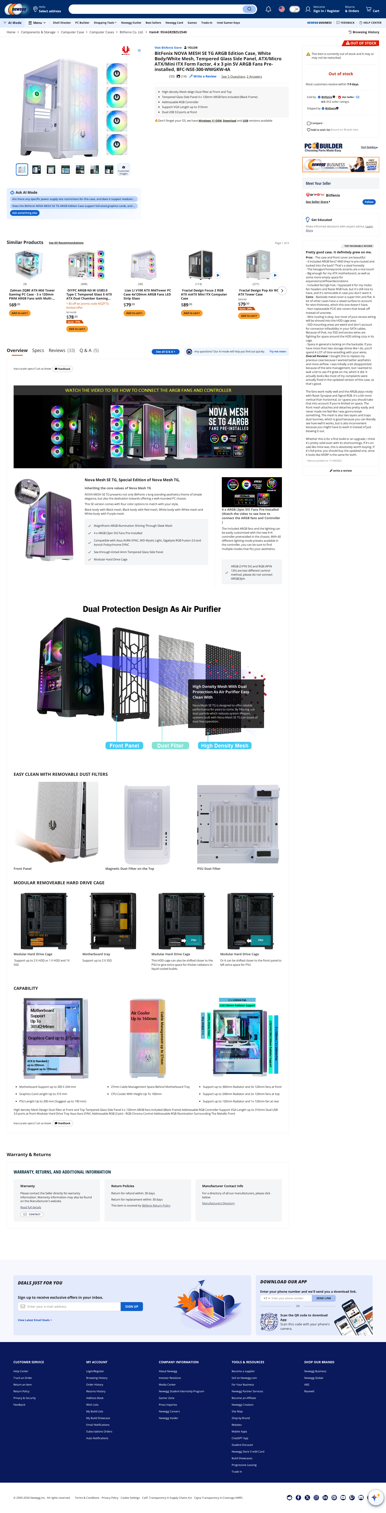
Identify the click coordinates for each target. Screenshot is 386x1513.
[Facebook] (298, 1497)
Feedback (63, 369)
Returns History (95, 1391)
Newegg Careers (169, 1411)
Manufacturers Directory (218, 1203)
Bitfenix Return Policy (156, 1205)
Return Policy (21, 1391)
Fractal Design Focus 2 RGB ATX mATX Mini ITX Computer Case (204, 294)
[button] (47, 9)
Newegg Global (313, 1378)
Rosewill (309, 1391)
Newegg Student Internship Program (181, 1391)
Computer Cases (102, 32)
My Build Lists (94, 1411)
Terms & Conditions (87, 1498)
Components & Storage (38, 32)
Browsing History (96, 1378)
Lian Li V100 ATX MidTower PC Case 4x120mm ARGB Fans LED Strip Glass (147, 294)
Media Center (167, 1384)
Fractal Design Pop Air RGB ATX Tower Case (259, 292)
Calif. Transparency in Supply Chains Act (167, 1498)
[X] (307, 1497)
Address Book (94, 1398)
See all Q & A (164, 352)
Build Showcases (242, 1458)
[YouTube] (343, 1497)
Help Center (20, 1371)
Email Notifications (97, 1425)
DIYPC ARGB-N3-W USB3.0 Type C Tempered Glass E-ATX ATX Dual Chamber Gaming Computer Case (89, 294)
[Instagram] (316, 1497)
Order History (94, 1384)
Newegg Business (315, 1371)
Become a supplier (243, 1371)
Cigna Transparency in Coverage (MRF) (218, 1498)
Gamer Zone (166, 1398)
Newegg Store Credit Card (248, 1451)
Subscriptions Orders (99, 1431)
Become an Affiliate (244, 1398)
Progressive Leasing (244, 1465)
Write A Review (342, 470)
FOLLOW (369, 202)
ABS (306, 1384)
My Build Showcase (98, 1418)
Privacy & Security (24, 1398)
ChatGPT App (240, 1438)
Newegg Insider (168, 1418)
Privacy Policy (110, 1498)
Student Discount (242, 1445)
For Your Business (243, 1384)
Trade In (237, 1471)
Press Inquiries (168, 1405)
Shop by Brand (241, 1418)
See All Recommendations (66, 243)
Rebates (237, 1425)
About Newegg (168, 1371)
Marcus (311, 460)
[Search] (249, 9)
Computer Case (72, 32)
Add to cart (19, 313)
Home (11, 32)
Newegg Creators (243, 1405)
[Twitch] (352, 1497)
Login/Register (95, 1371)
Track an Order (22, 1378)
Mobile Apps (239, 1431)
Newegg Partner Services (247, 1391)
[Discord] (360, 1497)
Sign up (131, 1306)
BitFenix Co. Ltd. (132, 32)
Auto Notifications (97, 1438)
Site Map (237, 1411)
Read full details (30, 1207)
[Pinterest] (334, 1497)
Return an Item (22, 1384)
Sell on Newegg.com (244, 1378)
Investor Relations (170, 1378)
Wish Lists (92, 1405)
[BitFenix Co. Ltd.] (127, 50)
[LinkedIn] (325, 1497)
